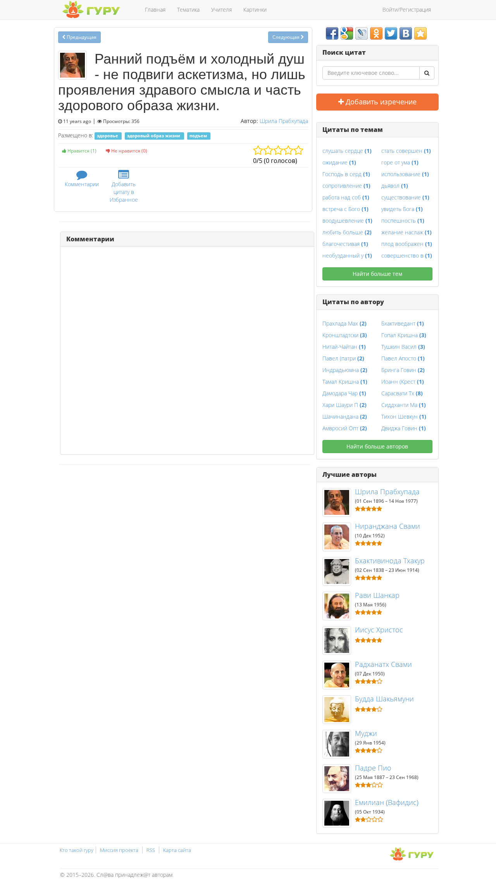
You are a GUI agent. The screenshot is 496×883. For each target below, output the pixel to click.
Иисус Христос (379, 629)
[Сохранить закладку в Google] (347, 33)
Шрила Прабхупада (284, 121)
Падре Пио (373, 767)
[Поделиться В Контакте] (406, 33)
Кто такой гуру (76, 850)
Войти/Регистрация (406, 9)
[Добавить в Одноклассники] (376, 33)
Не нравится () (128, 150)
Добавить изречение (380, 101)
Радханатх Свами (383, 664)
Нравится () (81, 150)
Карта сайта (177, 850)
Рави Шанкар (377, 595)
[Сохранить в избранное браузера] (420, 33)
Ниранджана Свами (387, 526)
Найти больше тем (377, 273)
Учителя (221, 9)
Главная (155, 9)
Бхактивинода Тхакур (390, 560)
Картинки (255, 9)
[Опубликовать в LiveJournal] (361, 33)
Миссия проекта (119, 850)
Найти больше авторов (377, 446)
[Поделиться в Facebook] (332, 33)
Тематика (188, 9)
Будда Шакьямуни (384, 698)
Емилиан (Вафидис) (386, 802)
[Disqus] (187, 350)
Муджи (366, 733)
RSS (150, 850)
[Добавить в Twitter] (391, 33)
